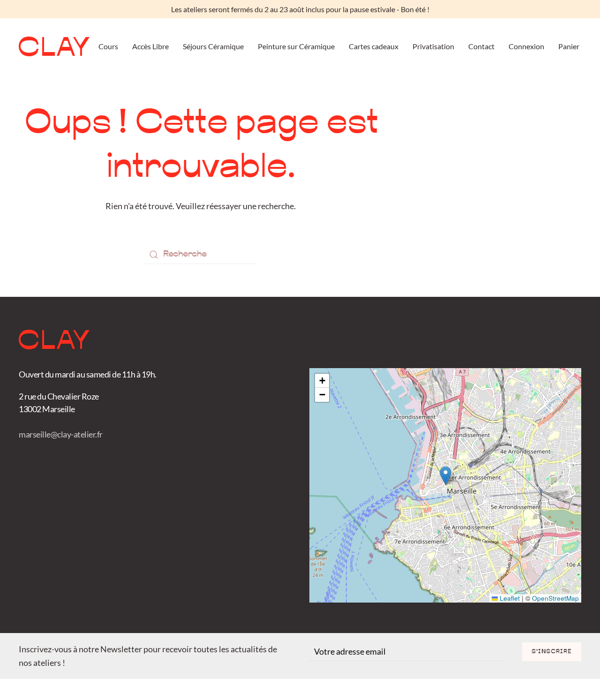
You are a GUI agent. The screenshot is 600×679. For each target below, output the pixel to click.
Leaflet (509, 598)
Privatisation (433, 46)
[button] (445, 475)
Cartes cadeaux (373, 46)
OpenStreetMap (555, 598)
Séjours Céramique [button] (213, 46)
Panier (568, 46)
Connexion (526, 46)
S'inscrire (552, 652)
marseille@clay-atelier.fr (61, 434)
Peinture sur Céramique (296, 46)
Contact (481, 46)
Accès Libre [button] (150, 46)
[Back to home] (54, 46)
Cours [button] (108, 46)
